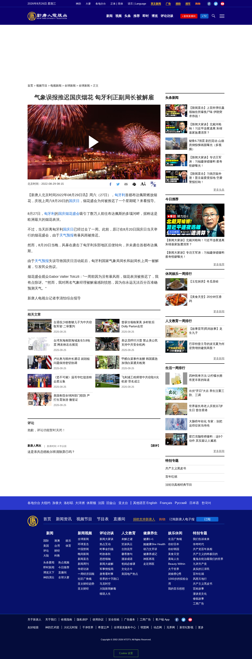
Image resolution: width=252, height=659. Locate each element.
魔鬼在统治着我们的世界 (208, 558)
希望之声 (103, 627)
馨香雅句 (126, 554)
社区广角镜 (85, 578)
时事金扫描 (106, 549)
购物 (197, 3)
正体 (113, 3)
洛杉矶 (68, 503)
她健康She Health (154, 544)
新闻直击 (83, 558)
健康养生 (150, 533)
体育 (68, 545)
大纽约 (45, 503)
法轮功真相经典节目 (178, 484)
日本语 (194, 503)
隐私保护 (82, 619)
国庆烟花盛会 (69, 214)
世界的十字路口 (109, 578)
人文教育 (128, 533)
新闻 (109, 16)
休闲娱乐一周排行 (178, 274)
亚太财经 (83, 588)
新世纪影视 (186, 627)
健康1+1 (148, 539)
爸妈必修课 (128, 563)
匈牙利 (120, 195)
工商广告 (198, 603)
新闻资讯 (64, 519)
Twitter (216, 4)
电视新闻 (55, 85)
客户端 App (163, 619)
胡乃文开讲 (150, 549)
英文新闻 (156, 3)
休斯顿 (91, 503)
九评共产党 (200, 563)
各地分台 (100, 3)
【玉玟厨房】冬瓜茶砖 (204, 281)
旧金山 (111, 503)
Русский (181, 503)
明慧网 (145, 627)
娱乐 (68, 540)
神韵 (78, 3)
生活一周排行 (175, 368)
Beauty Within (176, 563)
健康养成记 (150, 554)
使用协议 (98, 619)
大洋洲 (80, 503)
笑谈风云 (126, 544)
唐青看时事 (106, 573)
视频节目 (41, 85)
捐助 (178, 3)
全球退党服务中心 (125, 627)
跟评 (155, 445)
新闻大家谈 (106, 539)
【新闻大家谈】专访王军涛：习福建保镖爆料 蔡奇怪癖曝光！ (205, 161)
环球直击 (83, 544)
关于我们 (50, 619)
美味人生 (173, 558)
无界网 (171, 627)
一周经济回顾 (86, 573)
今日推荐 (172, 199)
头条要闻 (48, 562)
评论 (46, 550)
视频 (118, 16)
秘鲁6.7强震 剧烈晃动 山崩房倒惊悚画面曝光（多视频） (206, 145)
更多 (201, 627)
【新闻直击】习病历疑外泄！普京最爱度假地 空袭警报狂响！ (205, 178)
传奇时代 (198, 544)
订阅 (207, 519)
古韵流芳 (126, 549)
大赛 (88, 3)
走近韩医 (148, 563)
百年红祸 (171, 476)
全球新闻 (70, 85)
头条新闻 (172, 98)
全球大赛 (63, 577)
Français (166, 503)
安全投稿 (113, 619)
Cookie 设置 (126, 653)
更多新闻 (218, 311)
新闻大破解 (106, 563)
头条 (127, 16)
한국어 (206, 503)
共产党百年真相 (202, 549)
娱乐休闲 (175, 533)
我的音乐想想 (176, 588)
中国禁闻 (83, 549)
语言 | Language (137, 3)
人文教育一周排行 (178, 321)
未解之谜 (126, 539)
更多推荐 (218, 264)
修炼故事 (198, 598)
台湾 (57, 545)
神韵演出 (48, 577)
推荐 (136, 16)
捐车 (188, 3)
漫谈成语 (126, 558)
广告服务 (129, 619)
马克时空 (105, 583)
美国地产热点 (129, 573)
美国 (46, 545)
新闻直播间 (189, 16)
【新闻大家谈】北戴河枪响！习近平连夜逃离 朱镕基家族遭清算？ (205, 128)
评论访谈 (167, 16)
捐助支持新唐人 (144, 519)
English (151, 503)
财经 (57, 550)
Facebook (209, 4)
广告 (168, 3)
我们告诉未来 (201, 539)
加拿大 (57, 503)
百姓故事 (198, 588)
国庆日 (74, 201)
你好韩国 (173, 549)
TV (205, 16)
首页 (30, 85)
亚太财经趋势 (86, 583)
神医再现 (148, 558)
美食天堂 (173, 554)
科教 (57, 555)
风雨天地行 (200, 578)
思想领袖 (105, 558)
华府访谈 (83, 568)
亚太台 (123, 503)
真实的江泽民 (201, 568)
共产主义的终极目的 (205, 554)
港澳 (57, 540)
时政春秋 (105, 554)
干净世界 (87, 627)
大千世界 (173, 568)
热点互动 (105, 544)
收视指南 (66, 619)
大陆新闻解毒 (108, 588)
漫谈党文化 (200, 593)
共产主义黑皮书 (175, 468)
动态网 (158, 627)
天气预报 (66, 235)
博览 (155, 16)
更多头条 (218, 189)
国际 (46, 540)
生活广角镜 (175, 539)
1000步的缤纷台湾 (178, 581)
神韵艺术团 (52, 627)
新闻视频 (85, 533)
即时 (146, 16)
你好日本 (173, 544)
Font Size (143, 183)
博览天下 (48, 572)
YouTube (222, 4)
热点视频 (63, 562)
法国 (101, 503)
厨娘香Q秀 (174, 573)
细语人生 (105, 593)
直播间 (119, 519)
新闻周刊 (83, 563)
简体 (120, 3)
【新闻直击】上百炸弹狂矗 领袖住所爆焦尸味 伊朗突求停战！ (206, 112)
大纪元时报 (71, 627)
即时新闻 (48, 567)
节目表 (103, 519)
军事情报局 (106, 568)
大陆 (46, 555)
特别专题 (172, 460)
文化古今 (126, 568)
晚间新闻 (83, 554)
